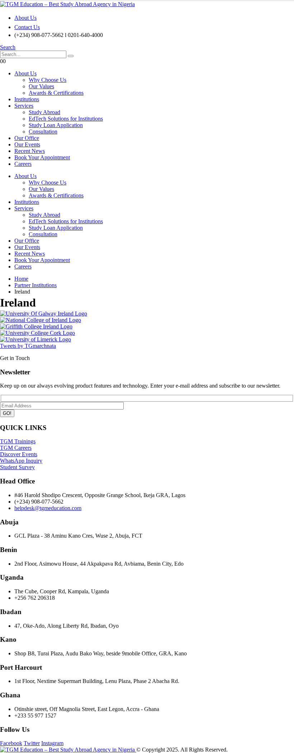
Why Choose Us (47, 80)
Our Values (41, 86)
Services (23, 106)
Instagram (52, 743)
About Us (25, 18)
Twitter (32, 743)
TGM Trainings (17, 441)
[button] (7, 47)
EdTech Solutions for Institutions (66, 119)
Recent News (29, 151)
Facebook (11, 743)
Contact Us (27, 27)
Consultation (43, 131)
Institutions (26, 99)
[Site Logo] (67, 4)
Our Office (26, 138)
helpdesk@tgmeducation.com (47, 508)
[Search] (71, 56)
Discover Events (18, 454)
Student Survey (17, 467)
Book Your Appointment (42, 157)
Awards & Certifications (56, 93)
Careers (23, 164)
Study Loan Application (56, 125)
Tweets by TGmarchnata (28, 346)
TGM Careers (16, 448)
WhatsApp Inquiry (21, 461)
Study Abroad (44, 112)
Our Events (27, 144)
